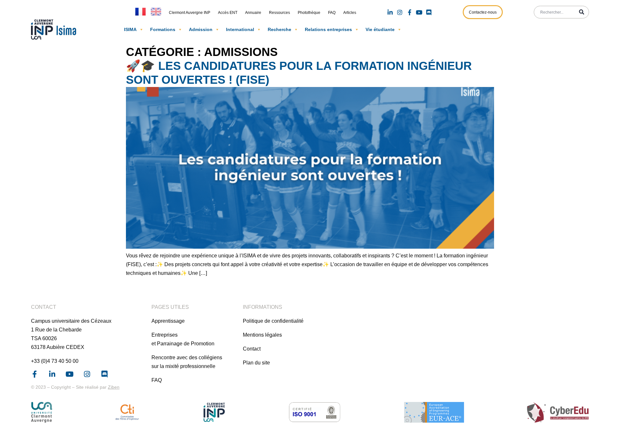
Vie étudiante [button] (380, 29)
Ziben (113, 387)
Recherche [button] (279, 29)
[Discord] (429, 12)
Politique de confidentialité (273, 321)
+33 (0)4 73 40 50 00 (54, 361)
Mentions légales (262, 335)
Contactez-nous (483, 12)
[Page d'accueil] (55, 29)
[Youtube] (419, 12)
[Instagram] (400, 12)
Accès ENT (227, 12)
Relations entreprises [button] (328, 29)
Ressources (279, 12)
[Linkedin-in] (390, 12)
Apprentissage (168, 321)
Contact (252, 349)
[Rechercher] (581, 12)
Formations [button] (162, 29)
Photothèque (309, 12)
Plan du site (256, 362)
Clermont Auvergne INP (189, 12)
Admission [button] (200, 29)
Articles (349, 12)
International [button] (240, 29)
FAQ (332, 12)
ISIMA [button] (130, 29)
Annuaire (253, 12)
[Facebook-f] (409, 12)
